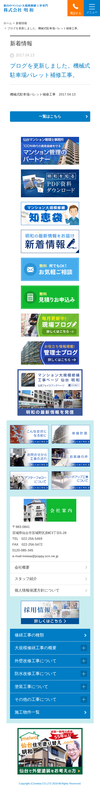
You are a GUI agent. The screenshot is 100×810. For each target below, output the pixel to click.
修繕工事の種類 (29, 635)
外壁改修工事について (36, 661)
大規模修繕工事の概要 (36, 647)
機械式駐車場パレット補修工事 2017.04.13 (43, 94)
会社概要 (22, 567)
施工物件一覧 (27, 712)
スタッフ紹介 (26, 579)
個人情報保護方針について (37, 590)
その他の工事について (36, 699)
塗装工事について (31, 686)
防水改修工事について (36, 673)
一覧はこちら (50, 116)
